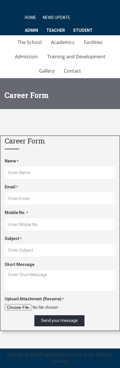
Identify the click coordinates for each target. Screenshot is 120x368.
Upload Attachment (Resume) (34, 299)
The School (29, 42)
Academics (63, 42)
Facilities (93, 42)
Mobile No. (16, 212)
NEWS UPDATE (56, 17)
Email (11, 187)
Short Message (19, 264)
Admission (26, 56)
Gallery (46, 71)
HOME (30, 17)
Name (11, 161)
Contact (72, 71)
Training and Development (76, 56)
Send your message (59, 320)
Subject (13, 238)
